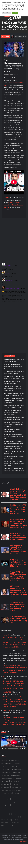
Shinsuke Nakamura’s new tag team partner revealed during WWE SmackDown (14, 418)
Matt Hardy (16, 790)
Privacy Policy (23, 841)
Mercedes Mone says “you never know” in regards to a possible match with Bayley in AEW (14, 436)
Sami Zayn (5, 805)
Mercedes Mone (6, 793)
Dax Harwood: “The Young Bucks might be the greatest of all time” (14, 452)
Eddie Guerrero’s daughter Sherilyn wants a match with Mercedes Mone (14, 372)
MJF (16, 793)
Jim (4, 676)
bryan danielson (17, 769)
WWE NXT (5, 823)
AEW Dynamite (14, 760)
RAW (15, 796)
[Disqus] (14, 282)
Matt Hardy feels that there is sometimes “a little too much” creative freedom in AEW (14, 442)
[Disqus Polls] (14, 240)
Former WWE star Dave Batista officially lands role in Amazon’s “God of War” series (14, 469)
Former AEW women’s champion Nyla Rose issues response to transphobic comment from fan (13, 388)
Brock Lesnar (5, 769)
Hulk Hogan (14, 781)
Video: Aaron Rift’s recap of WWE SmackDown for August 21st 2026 (12, 430)
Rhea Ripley (5, 799)
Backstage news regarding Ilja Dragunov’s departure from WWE (14, 457)
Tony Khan (17, 814)
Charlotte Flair (6, 772)
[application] (14, 742)
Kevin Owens (6, 790)
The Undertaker (6, 814)
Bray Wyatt (16, 766)
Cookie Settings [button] (6, 12)
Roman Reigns (6, 802)
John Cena (5, 787)
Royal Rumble (17, 802)
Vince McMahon (15, 817)
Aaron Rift (6, 74)
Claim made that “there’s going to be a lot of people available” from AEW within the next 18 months (13, 463)
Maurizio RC (6, 635)
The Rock (16, 811)
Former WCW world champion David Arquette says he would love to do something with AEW (13, 412)
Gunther (4, 781)
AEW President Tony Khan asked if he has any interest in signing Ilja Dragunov (14, 406)
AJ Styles (16, 763)
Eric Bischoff (17, 778)
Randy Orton (5, 796)
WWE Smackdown (7, 826)
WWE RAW (15, 823)
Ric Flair (15, 799)
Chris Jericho (17, 772)
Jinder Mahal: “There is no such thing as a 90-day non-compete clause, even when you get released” (13, 424)
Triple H (4, 817)
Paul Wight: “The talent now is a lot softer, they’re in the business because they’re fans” (14, 366)
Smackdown (5, 808)
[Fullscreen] (25, 748)
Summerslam (5, 811)
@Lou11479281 (7, 692)
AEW (4, 760)
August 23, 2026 (14, 647)
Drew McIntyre (6, 778)
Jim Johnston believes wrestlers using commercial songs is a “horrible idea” (13, 447)
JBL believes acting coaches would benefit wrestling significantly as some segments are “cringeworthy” (14, 400)
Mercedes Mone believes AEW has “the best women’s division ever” (13, 382)
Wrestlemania (6, 820)
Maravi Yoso (6, 710)
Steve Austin (16, 808)
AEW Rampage (6, 763)
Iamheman (6, 651)
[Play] (3, 748)
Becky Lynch (5, 766)
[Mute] (22, 748)
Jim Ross (14, 784)
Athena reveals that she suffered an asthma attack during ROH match (14, 360)
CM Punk (5, 775)
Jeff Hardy (5, 784)
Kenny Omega (16, 787)
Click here (7, 198)
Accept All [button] (15, 12)
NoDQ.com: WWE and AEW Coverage (14, 24)
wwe (15, 820)
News (7, 60)
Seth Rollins (15, 805)
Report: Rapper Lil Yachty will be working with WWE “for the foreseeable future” (14, 394)
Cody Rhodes (15, 775)
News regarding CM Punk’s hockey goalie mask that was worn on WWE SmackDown (14, 377)
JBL (5, 214)
